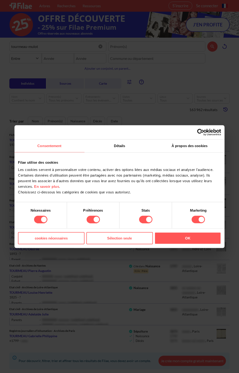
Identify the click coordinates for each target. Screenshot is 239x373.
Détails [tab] (119, 146)
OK (187, 238)
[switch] (93, 219)
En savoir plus (46, 186)
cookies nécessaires (51, 238)
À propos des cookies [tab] (189, 146)
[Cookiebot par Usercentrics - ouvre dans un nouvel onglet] (200, 132)
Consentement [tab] (49, 146)
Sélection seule (119, 238)
